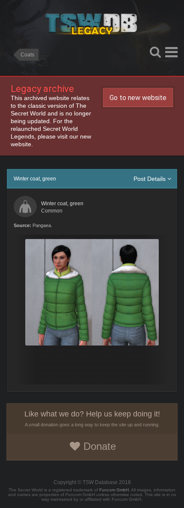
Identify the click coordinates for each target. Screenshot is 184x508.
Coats (27, 55)
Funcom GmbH (114, 489)
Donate (99, 446)
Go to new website (138, 98)
